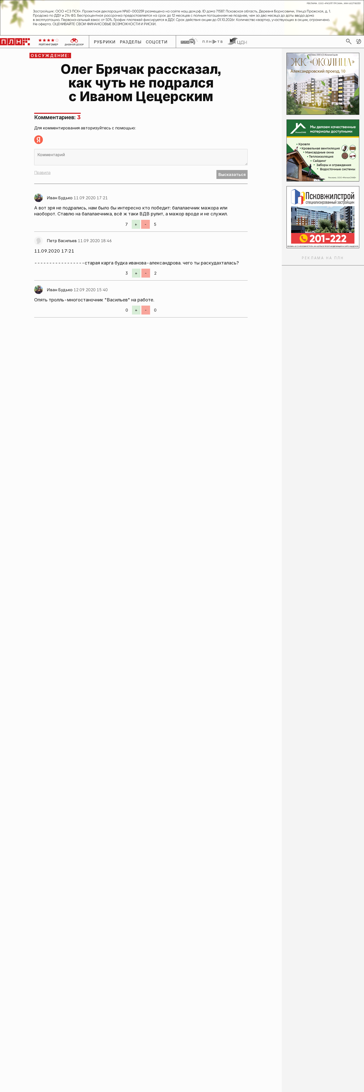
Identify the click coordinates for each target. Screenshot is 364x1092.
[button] (358, 41)
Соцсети (157, 41)
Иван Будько (60, 197)
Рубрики (105, 41)
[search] (348, 41)
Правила (42, 172)
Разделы (131, 41)
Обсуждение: (50, 55)
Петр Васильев (62, 240)
